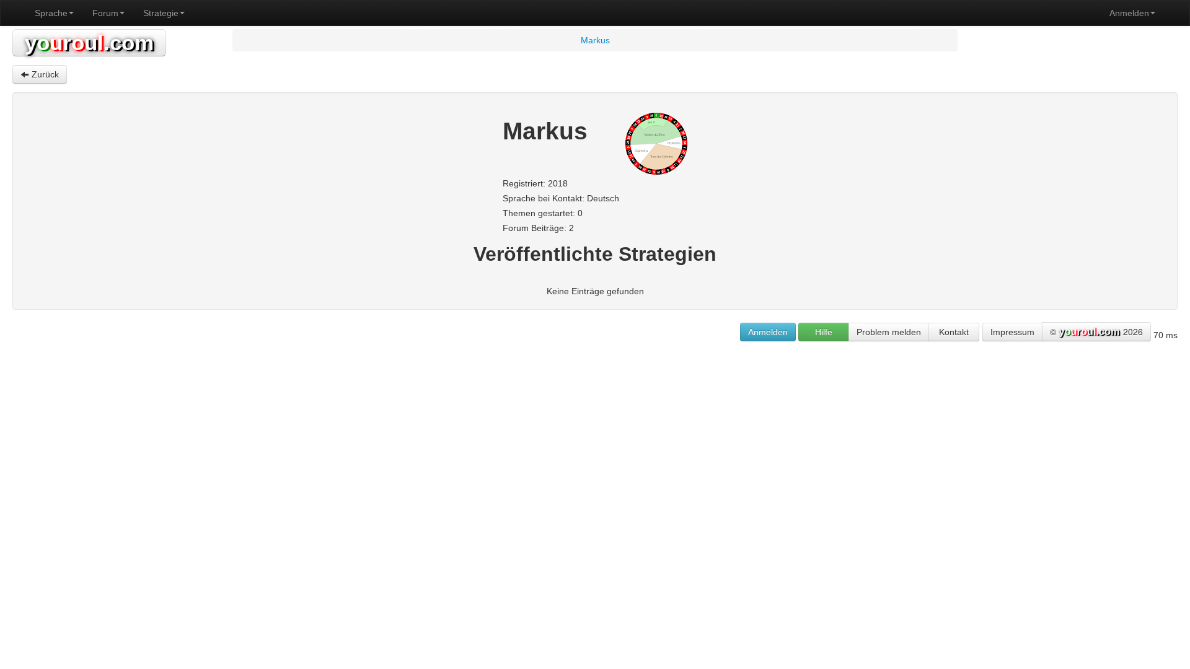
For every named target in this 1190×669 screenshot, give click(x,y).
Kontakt (954, 332)
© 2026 (1096, 331)
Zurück (44, 74)
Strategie (160, 13)
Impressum (1012, 332)
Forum (105, 13)
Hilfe (823, 332)
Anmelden (1129, 13)
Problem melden (889, 332)
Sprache (51, 13)
